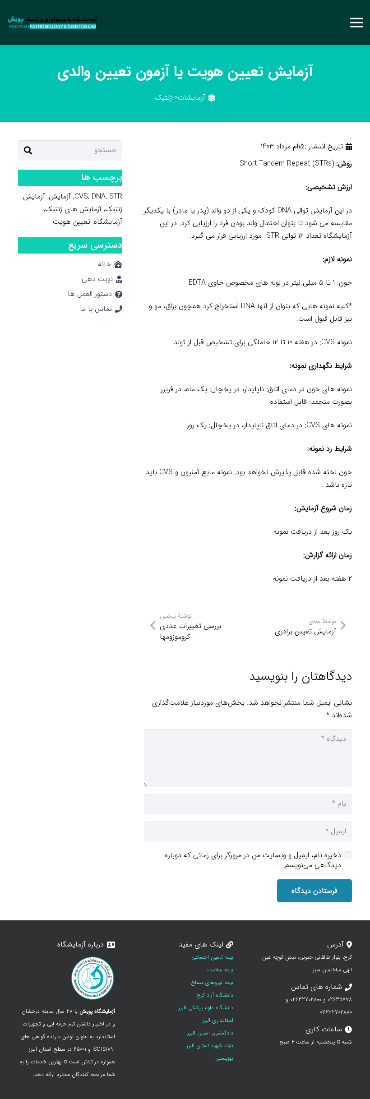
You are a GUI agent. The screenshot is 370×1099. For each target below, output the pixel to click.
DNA (99, 196)
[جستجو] (28, 151)
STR (115, 196)
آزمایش (60, 196)
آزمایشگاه (108, 221)
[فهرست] (356, 22)
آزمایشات (191, 97)
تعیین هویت (71, 221)
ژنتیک (163, 97)
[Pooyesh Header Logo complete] (52, 22)
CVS (81, 196)
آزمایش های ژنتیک (73, 209)
